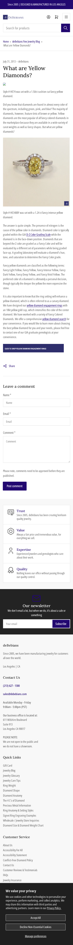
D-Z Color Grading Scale (38, 234)
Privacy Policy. (54, 908)
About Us (7, 845)
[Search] (65, 28)
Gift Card (7, 765)
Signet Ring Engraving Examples (19, 815)
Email (7, 414)
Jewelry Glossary (11, 775)
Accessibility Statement (15, 855)
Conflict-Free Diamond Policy (18, 860)
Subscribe (60, 624)
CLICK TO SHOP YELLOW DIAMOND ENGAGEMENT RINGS (25, 348)
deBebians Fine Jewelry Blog (26, 41)
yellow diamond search (54, 319)
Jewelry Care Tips (12, 780)
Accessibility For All (13, 850)
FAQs (5, 875)
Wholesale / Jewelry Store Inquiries (21, 820)
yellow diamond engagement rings (44, 305)
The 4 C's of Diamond (14, 800)
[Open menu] (66, 17)
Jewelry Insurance (12, 880)
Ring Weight (9, 785)
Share (12, 366)
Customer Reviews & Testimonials (20, 870)
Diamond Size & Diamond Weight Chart (23, 825)
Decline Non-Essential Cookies (35, 927)
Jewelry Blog (9, 770)
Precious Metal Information (17, 805)
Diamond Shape (11, 790)
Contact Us (8, 865)
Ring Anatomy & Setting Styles (18, 810)
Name (7, 395)
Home (6, 41)
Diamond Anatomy (12, 795)
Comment (9, 432)
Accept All (36, 918)
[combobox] (36, 28)
